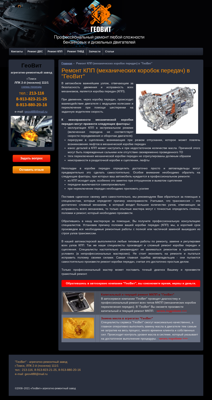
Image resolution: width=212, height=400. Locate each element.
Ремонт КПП (55, 51)
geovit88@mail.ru (35, 111)
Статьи (109, 51)
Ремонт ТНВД (75, 51)
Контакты (17, 51)
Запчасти (94, 51)
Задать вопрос (31, 158)
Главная (66, 63)
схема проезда (31, 86)
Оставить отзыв (31, 169)
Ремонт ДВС (35, 51)
